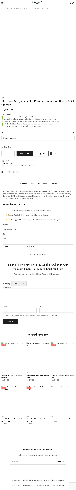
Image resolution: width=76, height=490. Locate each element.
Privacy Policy (16, 485)
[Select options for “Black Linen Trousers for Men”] (71, 388)
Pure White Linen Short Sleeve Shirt (38, 376)
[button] (55, 153)
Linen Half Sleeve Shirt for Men (17, 166)
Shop (8, 9)
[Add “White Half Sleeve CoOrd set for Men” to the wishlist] (21, 352)
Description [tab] (23, 183)
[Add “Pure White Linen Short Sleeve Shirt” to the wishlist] (46, 352)
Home (3, 9)
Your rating (7, 284)
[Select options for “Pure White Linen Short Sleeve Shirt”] (46, 344)
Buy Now (41, 154)
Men (2, 97)
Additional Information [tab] (39, 183)
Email (41, 306)
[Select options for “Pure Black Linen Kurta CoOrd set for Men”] (21, 388)
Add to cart (24, 154)
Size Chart (7, 147)
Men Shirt (32, 166)
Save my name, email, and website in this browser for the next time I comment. (31, 316)
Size (2, 132)
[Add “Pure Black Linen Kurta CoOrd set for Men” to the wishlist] (21, 395)
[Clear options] (74, 132)
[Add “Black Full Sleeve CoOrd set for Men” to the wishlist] (71, 352)
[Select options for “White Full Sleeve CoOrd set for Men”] (46, 388)
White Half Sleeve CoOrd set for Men (12, 376)
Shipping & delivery (58, 485)
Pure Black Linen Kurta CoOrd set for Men (12, 420)
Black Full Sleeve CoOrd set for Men (62, 376)
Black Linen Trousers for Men (61, 419)
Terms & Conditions (28, 485)
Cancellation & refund (43, 485)
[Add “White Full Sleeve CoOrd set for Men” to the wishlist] (46, 395)
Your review (7, 287)
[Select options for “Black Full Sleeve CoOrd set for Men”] (71, 344)
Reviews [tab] (54, 183)
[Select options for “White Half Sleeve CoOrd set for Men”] (21, 344)
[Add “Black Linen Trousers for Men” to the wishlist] (71, 395)
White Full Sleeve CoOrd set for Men (37, 420)
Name (5, 306)
